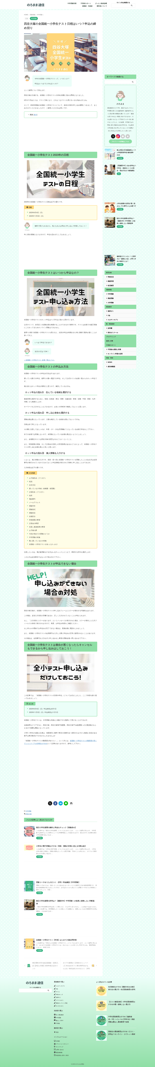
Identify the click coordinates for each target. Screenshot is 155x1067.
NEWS (110, 362)
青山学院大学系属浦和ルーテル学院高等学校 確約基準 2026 (126, 152)
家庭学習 (111, 281)
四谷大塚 (29, 814)
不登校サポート (86, 3)
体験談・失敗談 (87, 6)
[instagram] (118, 136)
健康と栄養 (109, 341)
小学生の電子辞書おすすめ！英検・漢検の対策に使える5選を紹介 (61, 846)
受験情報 (109, 289)
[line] (66, 803)
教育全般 (109, 272)
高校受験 (111, 298)
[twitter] (50, 803)
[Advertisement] (60, 135)
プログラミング (111, 336)
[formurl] (123, 136)
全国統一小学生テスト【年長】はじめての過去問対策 (56, 940)
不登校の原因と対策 (114, 349)
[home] (128, 136)
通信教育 (109, 307)
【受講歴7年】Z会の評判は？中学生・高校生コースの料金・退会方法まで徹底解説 (126, 168)
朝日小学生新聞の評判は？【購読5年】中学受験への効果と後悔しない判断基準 (126, 221)
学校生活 (111, 277)
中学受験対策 (72, 3)
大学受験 (111, 302)
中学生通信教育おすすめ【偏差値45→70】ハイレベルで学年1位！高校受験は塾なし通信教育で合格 (121, 1019)
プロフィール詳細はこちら (120, 141)
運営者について (102, 6)
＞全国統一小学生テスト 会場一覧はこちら (39, 360)
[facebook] (55, 803)
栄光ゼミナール (113, 332)
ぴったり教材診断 (101, 3)
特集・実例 (109, 358)
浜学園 (110, 328)
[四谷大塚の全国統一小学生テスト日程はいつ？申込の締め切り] (61, 803)
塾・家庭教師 (110, 324)
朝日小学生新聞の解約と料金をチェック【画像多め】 (56, 827)
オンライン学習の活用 (115, 354)
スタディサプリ (113, 320)
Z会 (109, 315)
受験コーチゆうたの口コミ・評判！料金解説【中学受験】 (58, 882)
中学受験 (28, 811)
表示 (35, 115)
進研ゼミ (111, 311)
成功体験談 (111, 366)
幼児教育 (111, 285)
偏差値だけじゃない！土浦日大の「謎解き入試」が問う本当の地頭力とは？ (126, 258)
